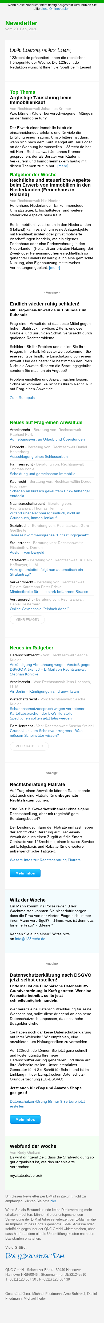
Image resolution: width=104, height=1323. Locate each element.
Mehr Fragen (27, 620)
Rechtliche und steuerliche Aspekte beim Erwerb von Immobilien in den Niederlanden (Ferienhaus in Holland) (50, 187)
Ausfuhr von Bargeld (27, 552)
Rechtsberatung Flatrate (37, 784)
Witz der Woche (28, 900)
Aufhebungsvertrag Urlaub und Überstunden (47, 439)
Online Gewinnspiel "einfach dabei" (39, 609)
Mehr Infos (25, 873)
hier (53, 1201)
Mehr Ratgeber (29, 746)
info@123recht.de (30, 939)
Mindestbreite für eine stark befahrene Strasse (49, 591)
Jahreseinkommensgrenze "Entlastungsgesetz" (49, 535)
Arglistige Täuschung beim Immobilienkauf (40, 100)
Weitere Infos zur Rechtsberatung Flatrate (45, 860)
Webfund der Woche (33, 1146)
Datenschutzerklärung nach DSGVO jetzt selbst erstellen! (50, 977)
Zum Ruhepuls (22, 397)
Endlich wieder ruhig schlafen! (44, 304)
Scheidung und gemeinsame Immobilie (42, 474)
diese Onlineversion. (55, 9)
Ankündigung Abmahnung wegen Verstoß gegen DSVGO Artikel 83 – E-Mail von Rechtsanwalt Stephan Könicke (50, 669)
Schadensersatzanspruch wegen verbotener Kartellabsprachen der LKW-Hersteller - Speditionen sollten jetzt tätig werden (47, 713)
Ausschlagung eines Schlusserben (39, 456)
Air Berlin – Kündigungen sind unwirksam (44, 691)
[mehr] (62, 166)
